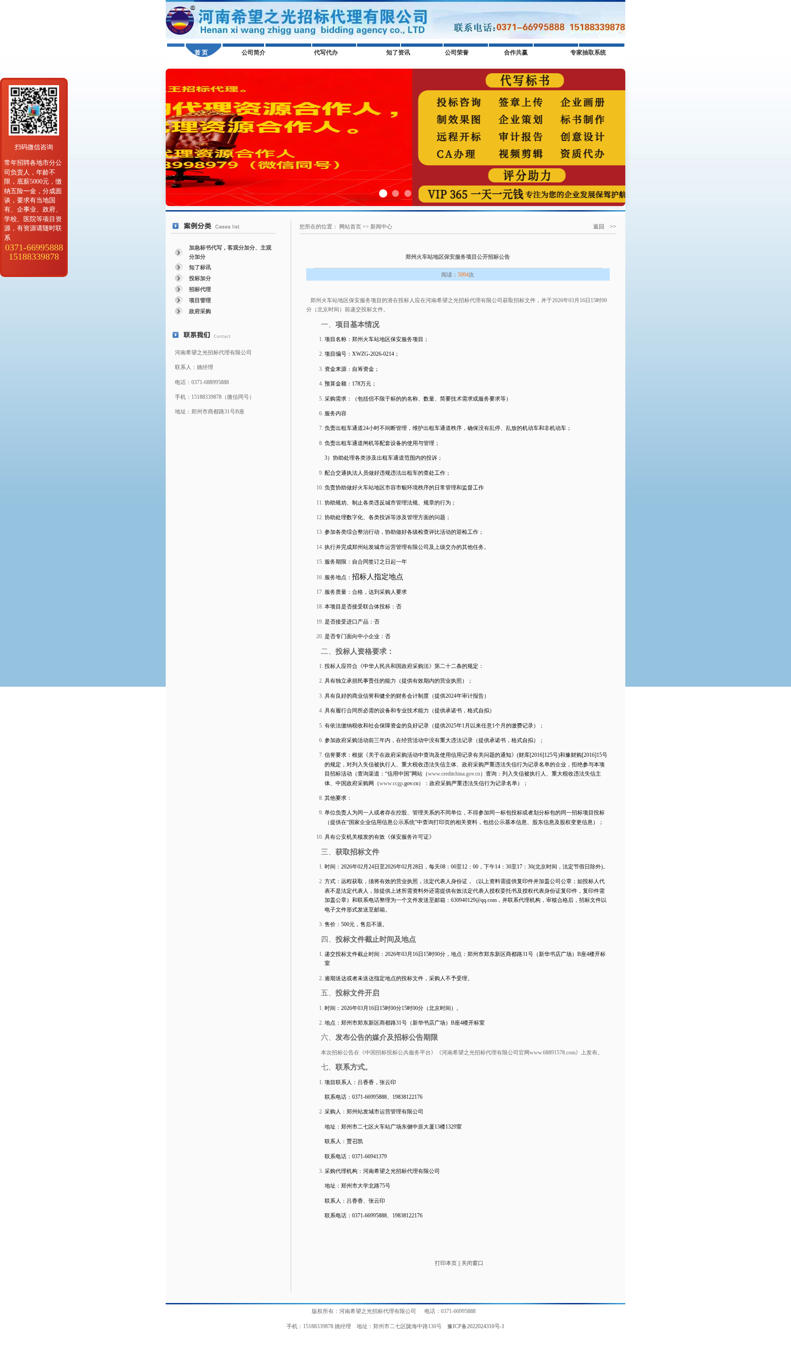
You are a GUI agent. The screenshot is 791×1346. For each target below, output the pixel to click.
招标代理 (200, 289)
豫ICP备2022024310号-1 (475, 1326)
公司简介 (253, 52)
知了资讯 (398, 52)
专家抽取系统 (588, 52)
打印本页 (446, 1263)
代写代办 (326, 52)
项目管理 (200, 300)
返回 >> (604, 226)
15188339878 (34, 256)
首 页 (201, 52)
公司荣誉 (457, 52)
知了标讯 (200, 267)
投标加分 (200, 278)
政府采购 (200, 311)
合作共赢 (516, 52)
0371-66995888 (34, 247)
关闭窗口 (472, 1263)
